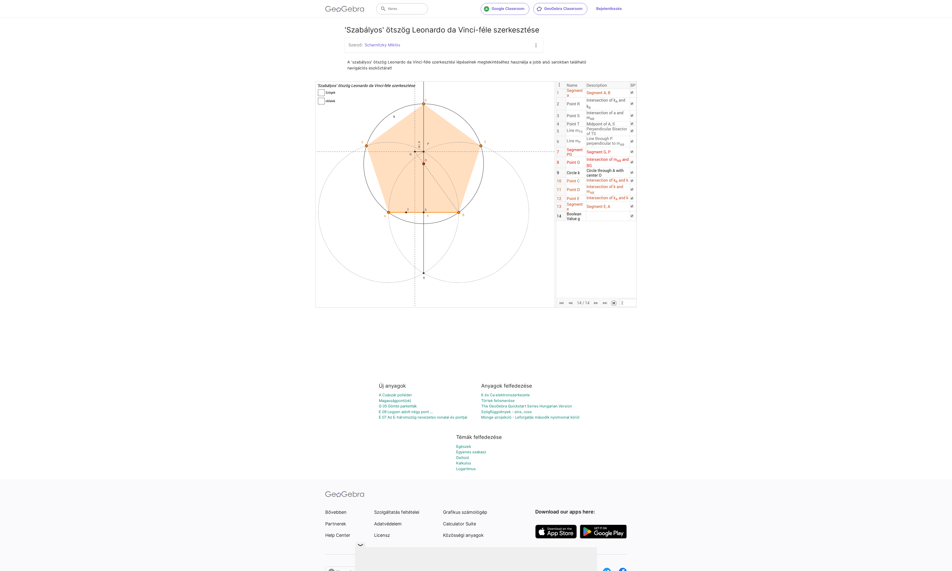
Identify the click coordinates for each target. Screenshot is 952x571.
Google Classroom (508, 8)
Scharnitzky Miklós (382, 44)
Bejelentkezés (609, 8)
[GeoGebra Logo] (344, 9)
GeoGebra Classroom (563, 8)
